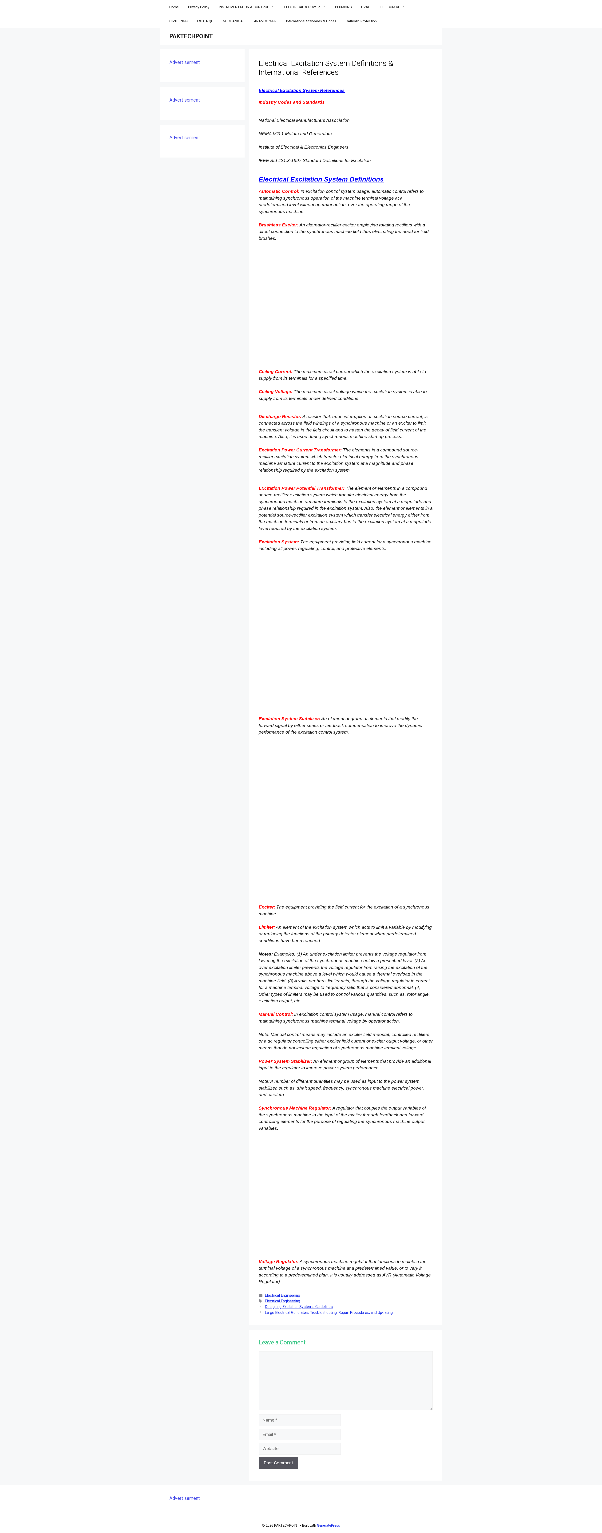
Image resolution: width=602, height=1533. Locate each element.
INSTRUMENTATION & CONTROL (244, 7)
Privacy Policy (198, 7)
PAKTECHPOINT (191, 36)
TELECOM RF (390, 7)
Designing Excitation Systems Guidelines (299, 1306)
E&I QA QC (205, 21)
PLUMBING (343, 7)
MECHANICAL (234, 21)
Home (174, 7)
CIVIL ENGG (178, 21)
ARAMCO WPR (265, 21)
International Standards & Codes (311, 21)
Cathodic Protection (361, 21)
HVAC (365, 7)
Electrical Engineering (282, 1295)
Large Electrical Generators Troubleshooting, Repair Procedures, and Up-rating (329, 1312)
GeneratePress (328, 1525)
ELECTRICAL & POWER (302, 7)
